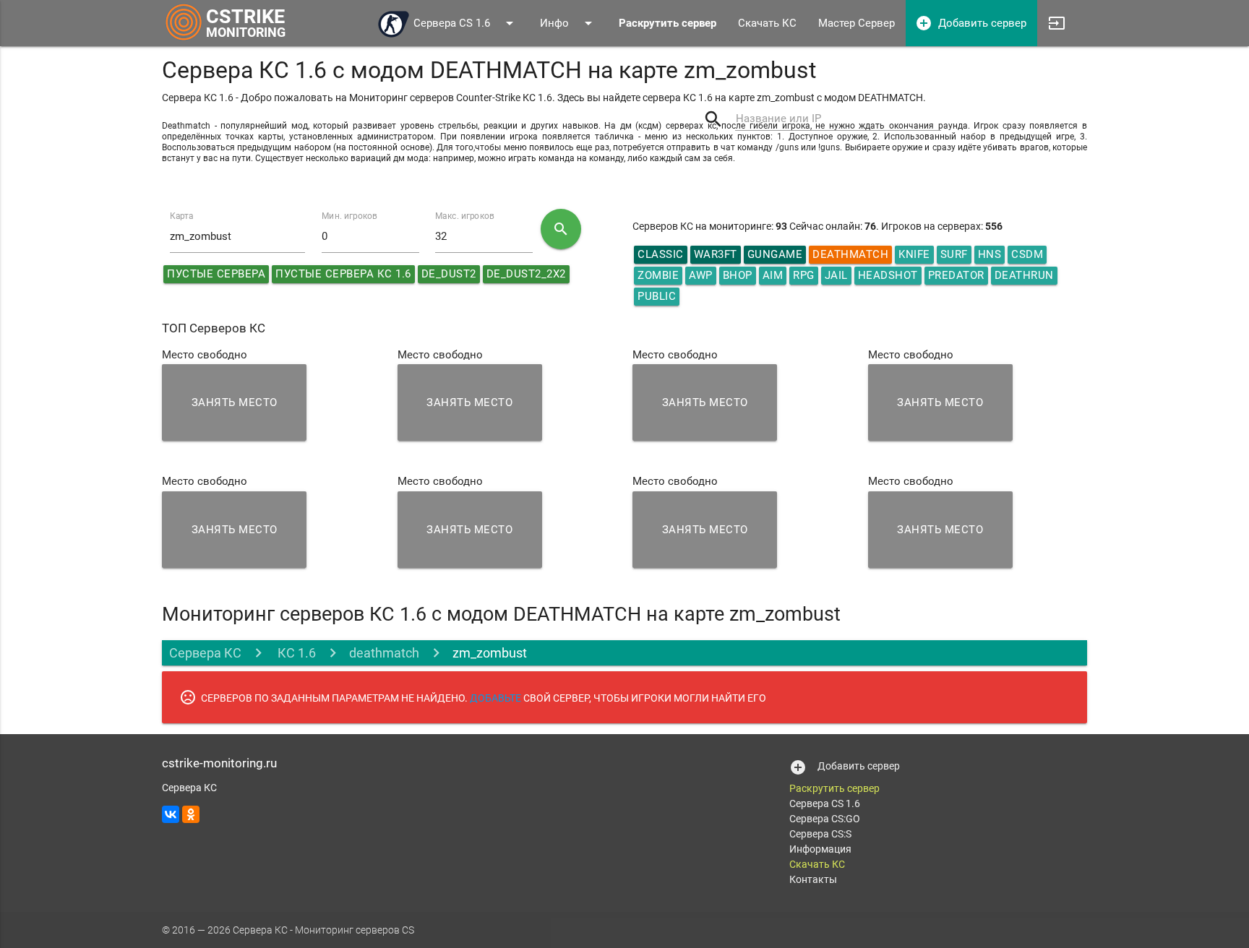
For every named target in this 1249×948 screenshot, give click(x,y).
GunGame (775, 254)
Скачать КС (767, 23)
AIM (773, 275)
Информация (820, 849)
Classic (661, 254)
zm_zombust (489, 652)
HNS (990, 254)
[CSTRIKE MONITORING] (184, 40)
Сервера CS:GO (824, 818)
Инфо (568, 23)
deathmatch (384, 652)
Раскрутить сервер (834, 788)
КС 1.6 (295, 652)
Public (657, 296)
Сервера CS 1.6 (465, 23)
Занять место (235, 402)
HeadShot (888, 275)
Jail (836, 275)
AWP (701, 275)
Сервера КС (205, 652)
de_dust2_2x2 (526, 273)
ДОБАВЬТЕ (495, 698)
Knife (914, 254)
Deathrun (1024, 275)
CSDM (1027, 254)
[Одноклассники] (190, 814)
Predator (956, 275)
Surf (954, 254)
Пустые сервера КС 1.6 (343, 273)
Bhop (737, 275)
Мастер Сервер (856, 23)
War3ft (715, 254)
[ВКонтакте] (170, 814)
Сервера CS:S (820, 834)
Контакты (813, 879)
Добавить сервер (970, 23)
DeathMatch (850, 254)
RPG (804, 275)
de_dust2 (448, 273)
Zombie (658, 275)
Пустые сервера (216, 273)
